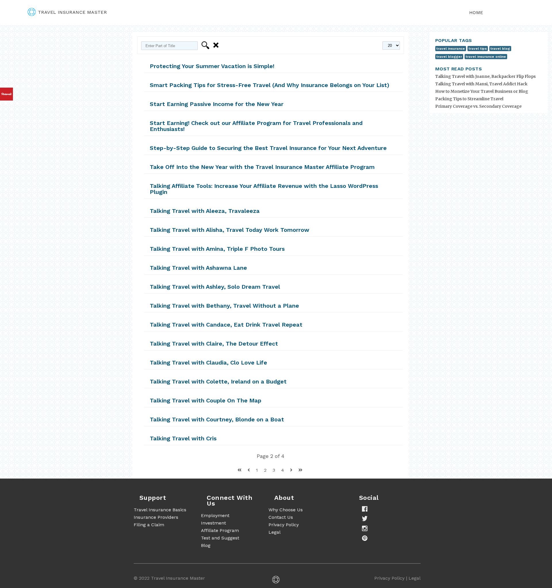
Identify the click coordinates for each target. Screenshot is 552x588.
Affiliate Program (220, 530)
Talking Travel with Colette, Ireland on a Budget (218, 381)
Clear (217, 45)
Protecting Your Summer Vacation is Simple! (212, 66)
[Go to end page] (300, 470)
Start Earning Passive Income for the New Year (216, 104)
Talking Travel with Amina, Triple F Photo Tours (217, 248)
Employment (215, 515)
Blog (205, 545)
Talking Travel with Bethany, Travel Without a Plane (224, 305)
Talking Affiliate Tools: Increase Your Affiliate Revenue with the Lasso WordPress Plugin (264, 188)
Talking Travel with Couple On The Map (205, 400)
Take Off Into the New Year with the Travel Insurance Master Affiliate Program (262, 166)
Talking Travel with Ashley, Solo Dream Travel (215, 286)
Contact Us (281, 517)
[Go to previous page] (249, 470)
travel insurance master (72, 12)
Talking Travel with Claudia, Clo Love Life (208, 362)
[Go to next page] (292, 470)
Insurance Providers (156, 517)
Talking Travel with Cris (183, 438)
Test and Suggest (220, 538)
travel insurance (450, 49)
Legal (275, 532)
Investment (213, 523)
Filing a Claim (149, 524)
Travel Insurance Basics (160, 509)
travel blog (500, 49)
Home (476, 12)
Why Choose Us (286, 509)
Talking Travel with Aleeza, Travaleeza (205, 210)
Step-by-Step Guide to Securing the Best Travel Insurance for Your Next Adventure (268, 147)
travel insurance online (486, 57)
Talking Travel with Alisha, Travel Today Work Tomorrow (229, 229)
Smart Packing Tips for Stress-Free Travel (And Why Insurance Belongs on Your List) (269, 85)
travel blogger (449, 57)
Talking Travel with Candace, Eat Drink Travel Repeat (226, 324)
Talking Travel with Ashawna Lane (198, 267)
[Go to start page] (240, 470)
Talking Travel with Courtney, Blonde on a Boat (217, 419)
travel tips (478, 49)
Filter (206, 45)
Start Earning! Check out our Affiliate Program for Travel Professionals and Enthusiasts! (256, 125)
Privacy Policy (284, 524)
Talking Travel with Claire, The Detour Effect (214, 343)
